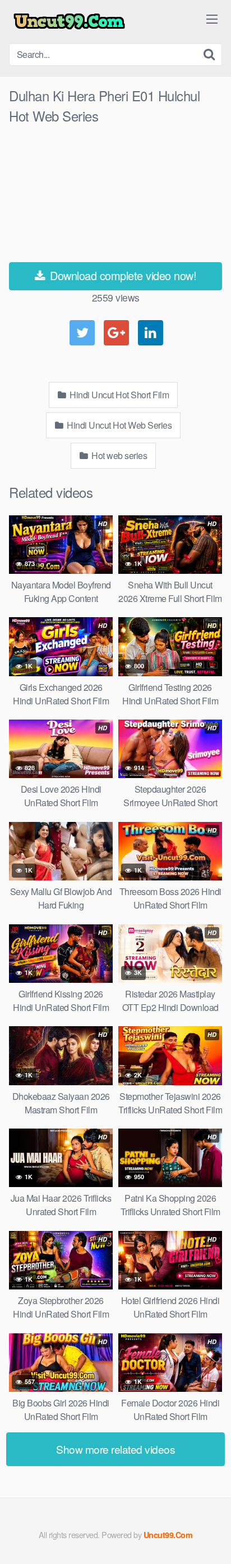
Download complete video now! (122, 275)
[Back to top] (211, 1539)
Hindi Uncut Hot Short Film (118, 394)
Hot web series (118, 455)
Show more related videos (115, 1449)
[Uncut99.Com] (69, 21)
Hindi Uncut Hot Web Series (118, 425)
